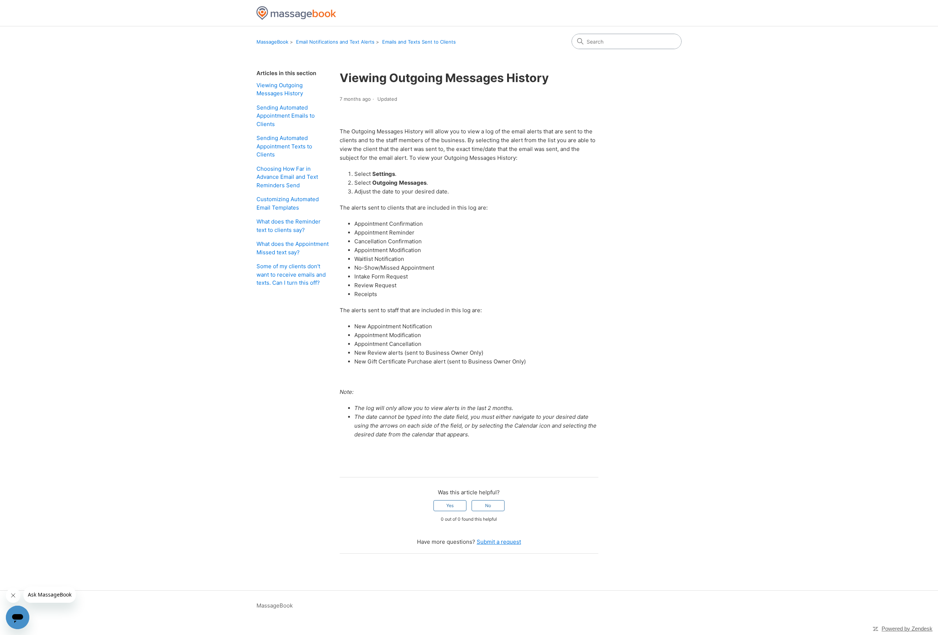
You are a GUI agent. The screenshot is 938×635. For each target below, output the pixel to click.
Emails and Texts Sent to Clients (419, 42)
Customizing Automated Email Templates (287, 203)
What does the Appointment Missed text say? (292, 248)
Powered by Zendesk (907, 628)
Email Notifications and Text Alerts (335, 42)
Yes (450, 505)
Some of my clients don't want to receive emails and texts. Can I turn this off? (291, 274)
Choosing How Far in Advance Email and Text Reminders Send (287, 177)
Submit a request (499, 541)
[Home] (296, 13)
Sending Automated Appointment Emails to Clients (285, 116)
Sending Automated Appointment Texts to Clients (284, 146)
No (488, 505)
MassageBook (272, 42)
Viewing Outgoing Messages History (279, 89)
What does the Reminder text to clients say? (288, 225)
